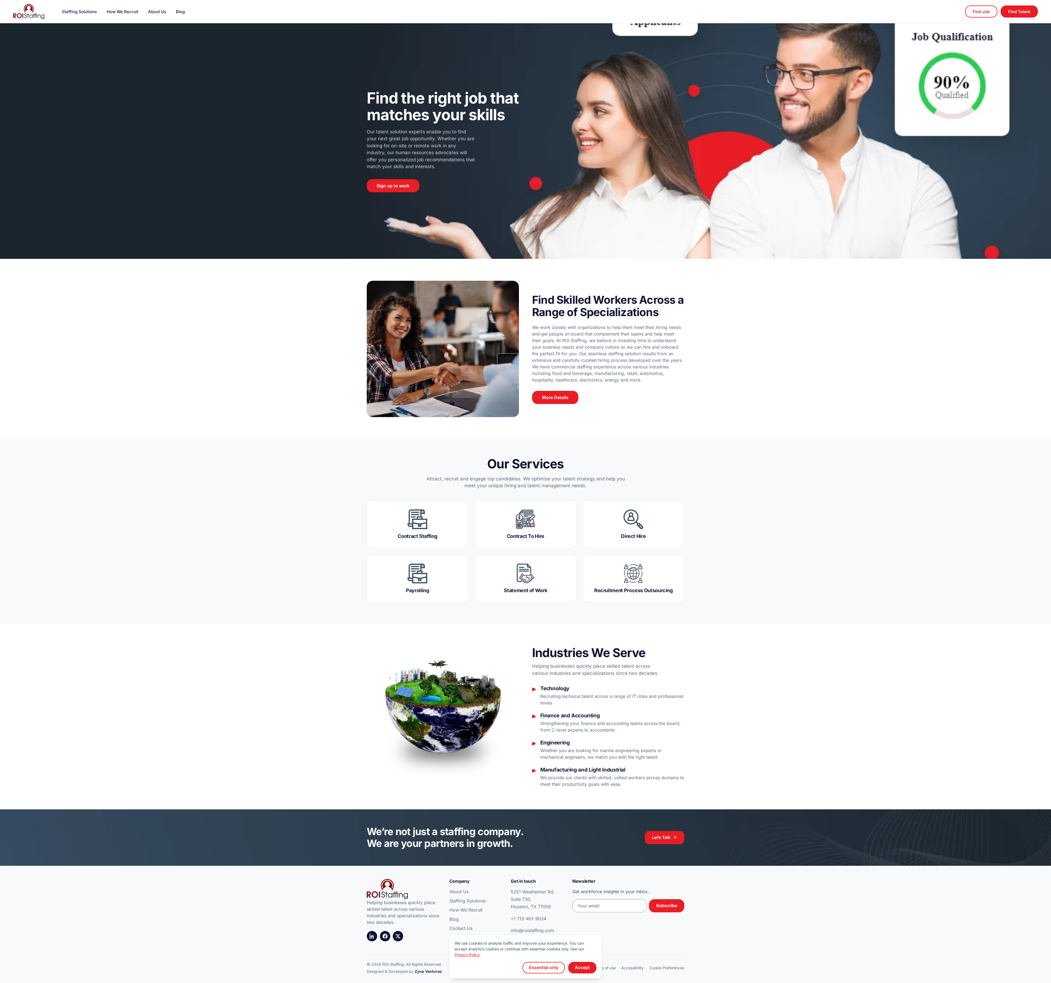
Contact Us (460, 928)
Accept (582, 967)
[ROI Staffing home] (28, 11)
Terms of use (604, 967)
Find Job (981, 11)
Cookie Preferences (666, 967)
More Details (555, 397)
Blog (180, 11)
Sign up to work (393, 185)
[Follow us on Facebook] (385, 936)
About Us (157, 11)
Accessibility (632, 967)
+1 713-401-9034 (528, 918)
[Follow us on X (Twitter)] (398, 936)
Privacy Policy (467, 954)
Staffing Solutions (79, 11)
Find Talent (1019, 11)
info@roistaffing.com (532, 930)
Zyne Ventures (428, 971)
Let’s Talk (661, 837)
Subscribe (666, 905)
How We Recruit (122, 11)
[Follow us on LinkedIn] (372, 936)
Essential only (543, 967)
